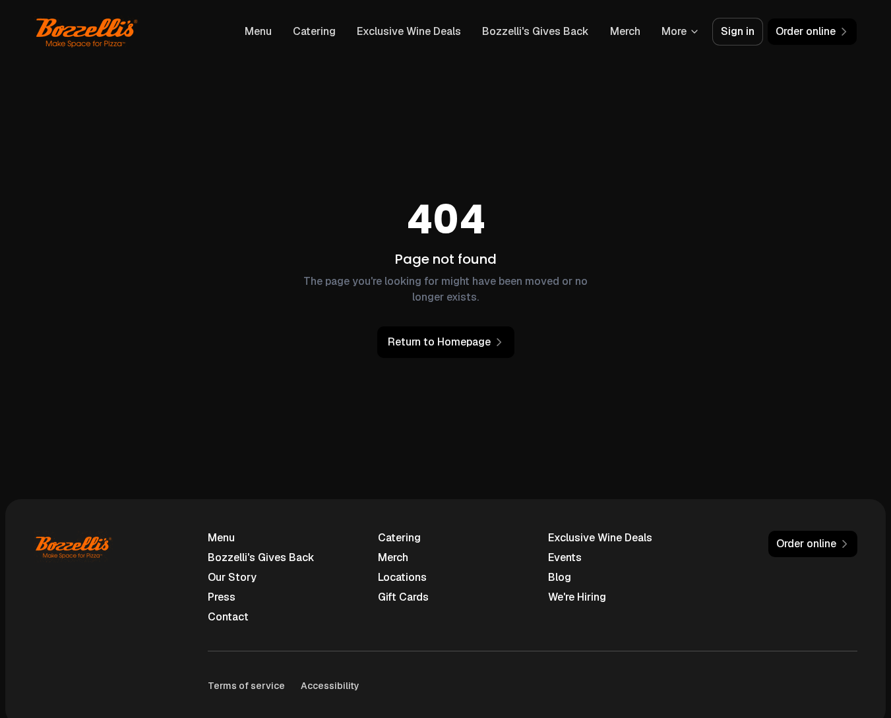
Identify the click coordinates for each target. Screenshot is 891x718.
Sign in (737, 31)
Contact (228, 617)
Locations (402, 577)
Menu (258, 31)
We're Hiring (577, 597)
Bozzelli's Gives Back (535, 31)
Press (221, 597)
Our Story (232, 577)
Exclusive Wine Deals (409, 31)
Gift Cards (403, 597)
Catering (314, 31)
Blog (559, 577)
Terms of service (246, 686)
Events (565, 557)
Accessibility (330, 686)
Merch (625, 31)
